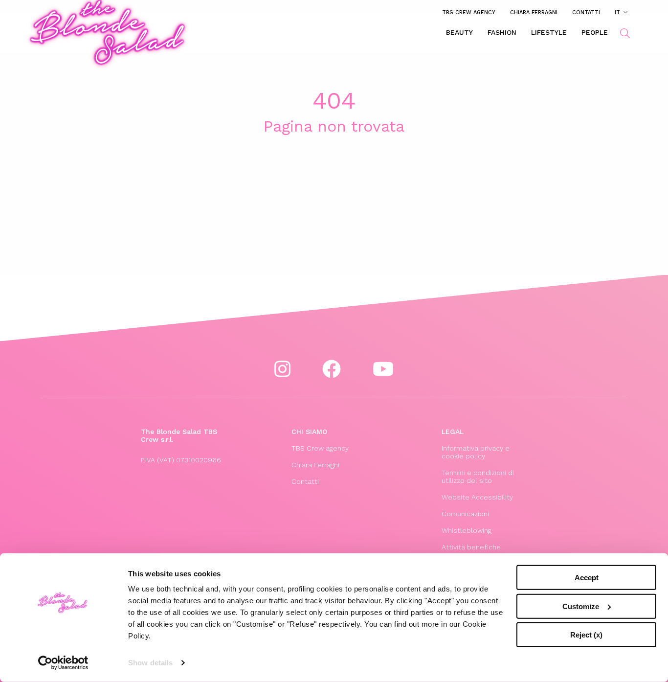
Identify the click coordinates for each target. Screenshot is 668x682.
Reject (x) (586, 635)
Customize (580, 606)
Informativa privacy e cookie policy (476, 452)
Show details (150, 663)
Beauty (459, 32)
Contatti (586, 12)
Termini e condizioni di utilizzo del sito (478, 476)
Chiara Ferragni (533, 12)
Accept (587, 577)
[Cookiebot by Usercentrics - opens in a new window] (63, 663)
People (594, 32)
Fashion (502, 32)
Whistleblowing (466, 530)
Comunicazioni (465, 514)
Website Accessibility (477, 497)
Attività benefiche (471, 547)
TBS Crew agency (468, 12)
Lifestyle (549, 32)
